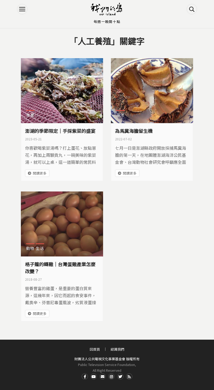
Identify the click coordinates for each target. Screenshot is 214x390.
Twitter (120, 376)
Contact (102, 376)
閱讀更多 (39, 173)
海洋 (120, 115)
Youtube (94, 376)
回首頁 (95, 349)
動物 (30, 248)
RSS (129, 376)
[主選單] (22, 9)
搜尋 (192, 9)
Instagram (111, 376)
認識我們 (117, 349)
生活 (40, 248)
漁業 (30, 115)
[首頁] (107, 9)
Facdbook (85, 376)
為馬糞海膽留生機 (134, 130)
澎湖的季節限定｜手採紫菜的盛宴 (60, 130)
